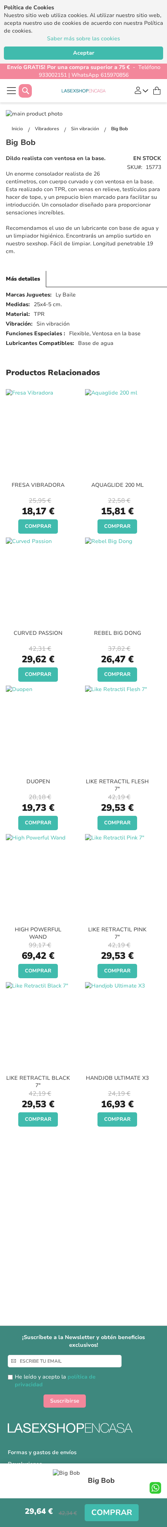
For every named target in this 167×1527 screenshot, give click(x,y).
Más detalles (23, 279)
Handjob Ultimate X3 (117, 1078)
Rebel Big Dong (117, 633)
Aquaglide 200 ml (117, 485)
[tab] (23, 279)
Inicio (18, 129)
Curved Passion (38, 633)
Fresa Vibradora (38, 485)
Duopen (38, 781)
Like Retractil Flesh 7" (117, 785)
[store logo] (83, 91)
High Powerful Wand (38, 933)
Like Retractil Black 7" (38, 1081)
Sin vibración (85, 129)
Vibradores (47, 129)
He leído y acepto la (55, 1380)
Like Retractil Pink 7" (117, 933)
